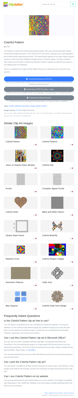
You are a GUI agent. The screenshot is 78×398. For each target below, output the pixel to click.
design (32, 106)
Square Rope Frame (15, 235)
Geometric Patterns (14, 282)
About (46, 393)
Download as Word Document (39, 98)
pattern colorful (41, 106)
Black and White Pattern (53, 212)
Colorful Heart (12, 212)
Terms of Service (69, 393)
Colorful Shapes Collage (53, 259)
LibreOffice (32, 350)
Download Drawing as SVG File (40, 79)
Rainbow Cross (12, 259)
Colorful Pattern (13, 141)
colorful (11, 106)
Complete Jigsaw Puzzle (53, 188)
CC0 (17, 110)
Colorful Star (48, 165)
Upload (51, 393)
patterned (18, 106)
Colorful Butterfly (49, 235)
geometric (25, 106)
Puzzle (9, 188)
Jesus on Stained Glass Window (20, 165)
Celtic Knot (47, 282)
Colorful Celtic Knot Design (54, 306)
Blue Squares (12, 306)
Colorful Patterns (49, 141)
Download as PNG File (39, 89)
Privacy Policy (58, 393)
